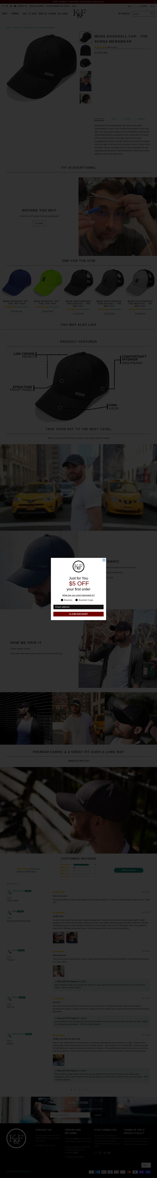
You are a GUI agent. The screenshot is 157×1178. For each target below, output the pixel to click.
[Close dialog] (104, 560)
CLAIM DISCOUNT (78, 614)
